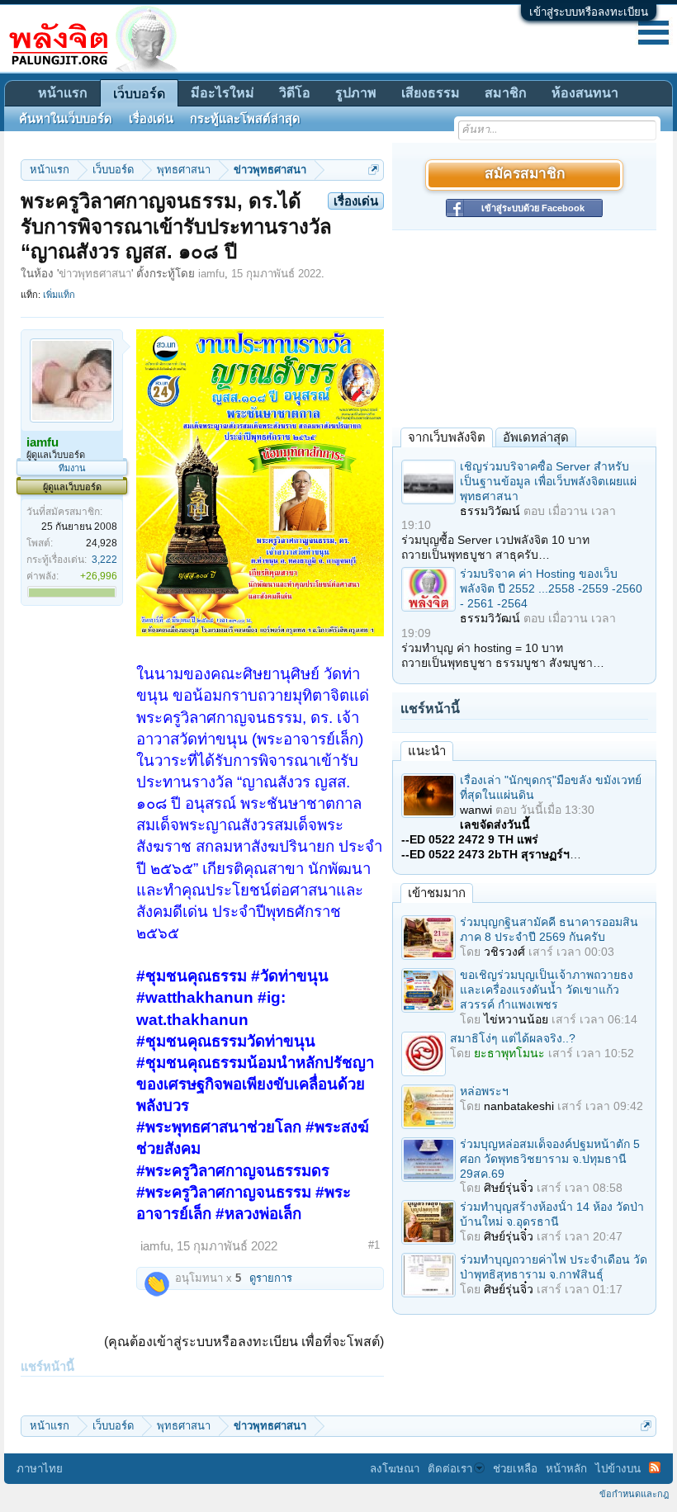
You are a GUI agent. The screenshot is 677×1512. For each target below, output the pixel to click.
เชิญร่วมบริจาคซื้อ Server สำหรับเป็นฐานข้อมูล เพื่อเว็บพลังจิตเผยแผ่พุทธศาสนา (548, 481)
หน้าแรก (63, 93)
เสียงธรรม (430, 93)
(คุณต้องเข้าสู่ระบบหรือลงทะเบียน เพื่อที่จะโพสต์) (244, 1342)
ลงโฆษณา (394, 1468)
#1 (374, 1245)
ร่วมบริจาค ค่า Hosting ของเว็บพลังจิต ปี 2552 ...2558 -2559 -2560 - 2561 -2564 (551, 588)
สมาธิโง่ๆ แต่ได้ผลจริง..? (512, 1038)
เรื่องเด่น (151, 118)
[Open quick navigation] (373, 169)
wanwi (476, 809)
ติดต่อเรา (450, 1468)
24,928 (101, 543)
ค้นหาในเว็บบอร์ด (65, 118)
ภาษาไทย (40, 1468)
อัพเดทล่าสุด (536, 437)
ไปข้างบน (618, 1468)
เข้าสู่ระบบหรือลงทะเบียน (588, 12)
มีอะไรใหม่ (222, 93)
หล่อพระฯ (484, 1091)
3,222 (104, 559)
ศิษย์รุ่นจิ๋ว (508, 1187)
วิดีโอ (294, 93)
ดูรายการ (270, 1278)
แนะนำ (427, 751)
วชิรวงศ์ (504, 951)
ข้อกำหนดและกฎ (634, 1494)
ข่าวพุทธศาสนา (95, 273)
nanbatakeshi (519, 1106)
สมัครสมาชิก (525, 175)
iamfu (211, 273)
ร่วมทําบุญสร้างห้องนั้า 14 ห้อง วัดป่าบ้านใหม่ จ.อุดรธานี (552, 1214)
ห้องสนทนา (585, 93)
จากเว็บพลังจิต (446, 437)
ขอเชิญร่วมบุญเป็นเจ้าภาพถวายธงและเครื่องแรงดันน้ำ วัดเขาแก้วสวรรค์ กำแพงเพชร (546, 989)
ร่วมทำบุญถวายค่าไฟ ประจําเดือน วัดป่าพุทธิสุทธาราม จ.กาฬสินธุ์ (553, 1267)
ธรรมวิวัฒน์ (490, 510)
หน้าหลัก (566, 1468)
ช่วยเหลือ (515, 1468)
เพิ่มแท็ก (59, 295)
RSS (654, 1467)
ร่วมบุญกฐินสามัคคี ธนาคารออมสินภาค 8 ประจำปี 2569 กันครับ (549, 929)
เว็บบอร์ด (139, 94)
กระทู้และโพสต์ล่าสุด (245, 118)
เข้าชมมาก (437, 893)
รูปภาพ (355, 93)
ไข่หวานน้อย (516, 1019)
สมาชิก (506, 93)
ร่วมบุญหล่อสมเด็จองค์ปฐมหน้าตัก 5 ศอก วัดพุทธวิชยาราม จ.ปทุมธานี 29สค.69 (550, 1158)
